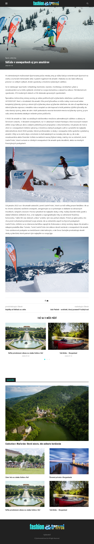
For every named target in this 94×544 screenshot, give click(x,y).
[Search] (87, 3)
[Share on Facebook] (45, 301)
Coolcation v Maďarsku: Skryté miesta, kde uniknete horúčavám (33, 443)
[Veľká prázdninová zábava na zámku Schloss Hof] (25, 336)
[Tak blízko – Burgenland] (68, 336)
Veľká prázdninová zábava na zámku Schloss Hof (25, 353)
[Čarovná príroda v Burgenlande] (69, 461)
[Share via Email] (47, 301)
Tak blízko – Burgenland (68, 353)
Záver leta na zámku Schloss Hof (17, 477)
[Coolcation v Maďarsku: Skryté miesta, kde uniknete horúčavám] (47, 413)
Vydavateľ (47, 535)
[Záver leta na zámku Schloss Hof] (24, 461)
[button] (8, 341)
